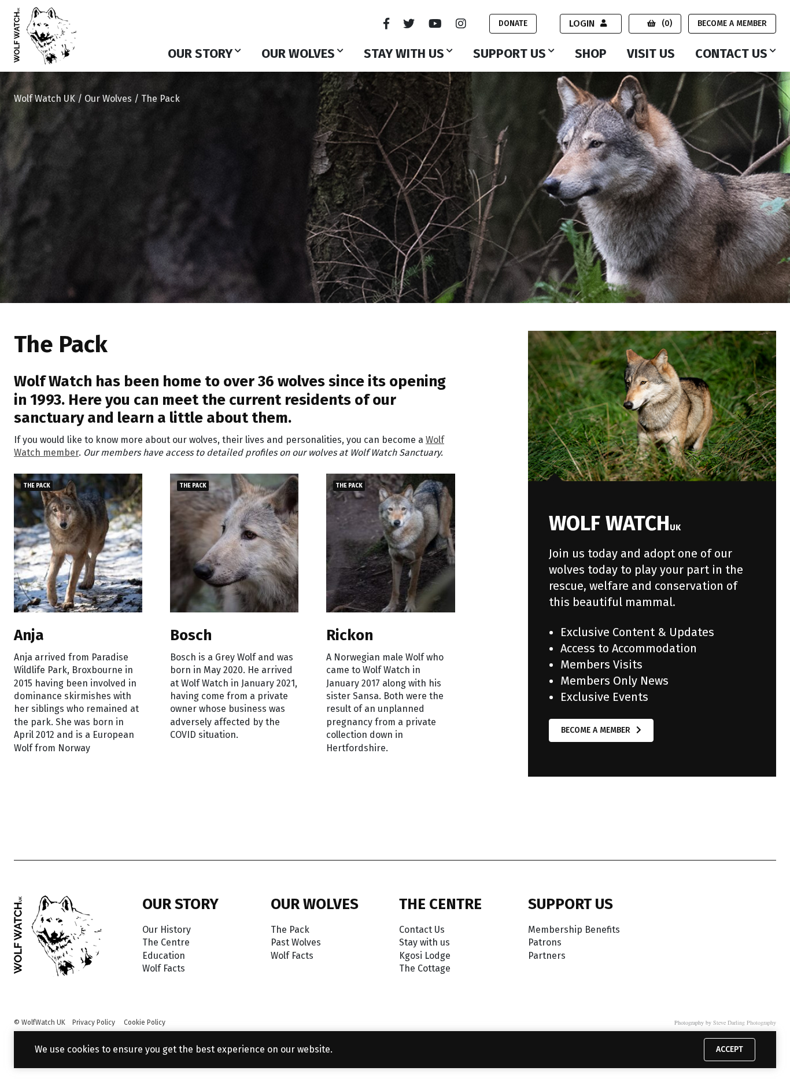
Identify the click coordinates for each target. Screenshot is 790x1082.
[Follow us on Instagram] (461, 24)
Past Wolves (296, 942)
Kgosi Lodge (425, 955)
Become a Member (732, 23)
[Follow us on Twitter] (409, 24)
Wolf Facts (163, 968)
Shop (591, 54)
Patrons (545, 942)
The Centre (166, 942)
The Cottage (425, 968)
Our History (166, 929)
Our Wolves (298, 54)
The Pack (290, 929)
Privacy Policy (93, 1022)
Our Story (200, 54)
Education (163, 955)
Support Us (509, 54)
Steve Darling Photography (744, 1022)
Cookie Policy (144, 1022)
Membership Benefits (574, 929)
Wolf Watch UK (44, 98)
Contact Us (731, 54)
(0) (667, 23)
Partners (547, 955)
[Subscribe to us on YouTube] (435, 24)
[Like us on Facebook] (386, 24)
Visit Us (651, 54)
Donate (513, 23)
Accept (729, 1049)
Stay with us (404, 54)
